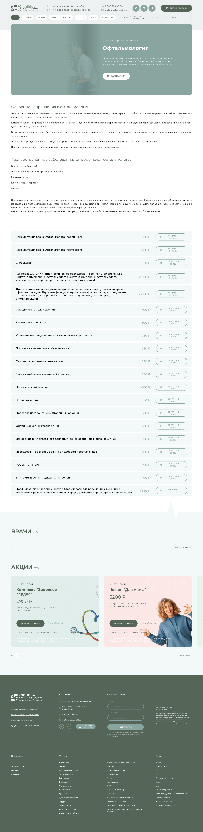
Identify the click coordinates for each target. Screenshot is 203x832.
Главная (106, 41)
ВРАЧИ (41, 17)
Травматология (65, 805)
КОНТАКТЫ (108, 17)
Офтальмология (65, 786)
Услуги (117, 41)
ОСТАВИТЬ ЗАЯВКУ (30, 623)
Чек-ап (110, 778)
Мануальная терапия (116, 770)
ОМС (158, 770)
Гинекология (64, 790)
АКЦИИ (80, 17)
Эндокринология (66, 774)
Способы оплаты (163, 798)
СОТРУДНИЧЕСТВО (61, 17)
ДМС (158, 774)
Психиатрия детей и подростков (121, 805)
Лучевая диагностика (116, 802)
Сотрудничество (18, 766)
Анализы (111, 794)
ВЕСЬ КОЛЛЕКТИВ (182, 548)
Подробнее (53, 623)
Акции (158, 782)
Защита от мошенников (166, 805)
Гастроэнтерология (67, 809)
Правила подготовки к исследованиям (172, 794)
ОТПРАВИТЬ (125, 727)
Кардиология (64, 778)
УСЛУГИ (27, 17)
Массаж (110, 766)
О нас (13, 763)
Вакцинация (112, 782)
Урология (63, 794)
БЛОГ (93, 17)
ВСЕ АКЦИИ (185, 655)
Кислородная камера (116, 790)
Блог (158, 786)
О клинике (17, 756)
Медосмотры (113, 774)
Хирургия (63, 802)
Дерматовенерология (68, 798)
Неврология (64, 782)
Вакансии (15, 774)
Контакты (15, 770)
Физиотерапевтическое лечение (121, 763)
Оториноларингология (68, 770)
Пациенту (161, 756)
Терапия (62, 766)
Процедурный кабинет (69, 813)
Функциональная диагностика (120, 798)
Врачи (158, 763)
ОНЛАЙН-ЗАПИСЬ (178, 8)
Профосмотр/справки (165, 778)
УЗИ (109, 786)
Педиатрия (64, 763)
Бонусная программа (164, 790)
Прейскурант (161, 766)
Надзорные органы (164, 802)
